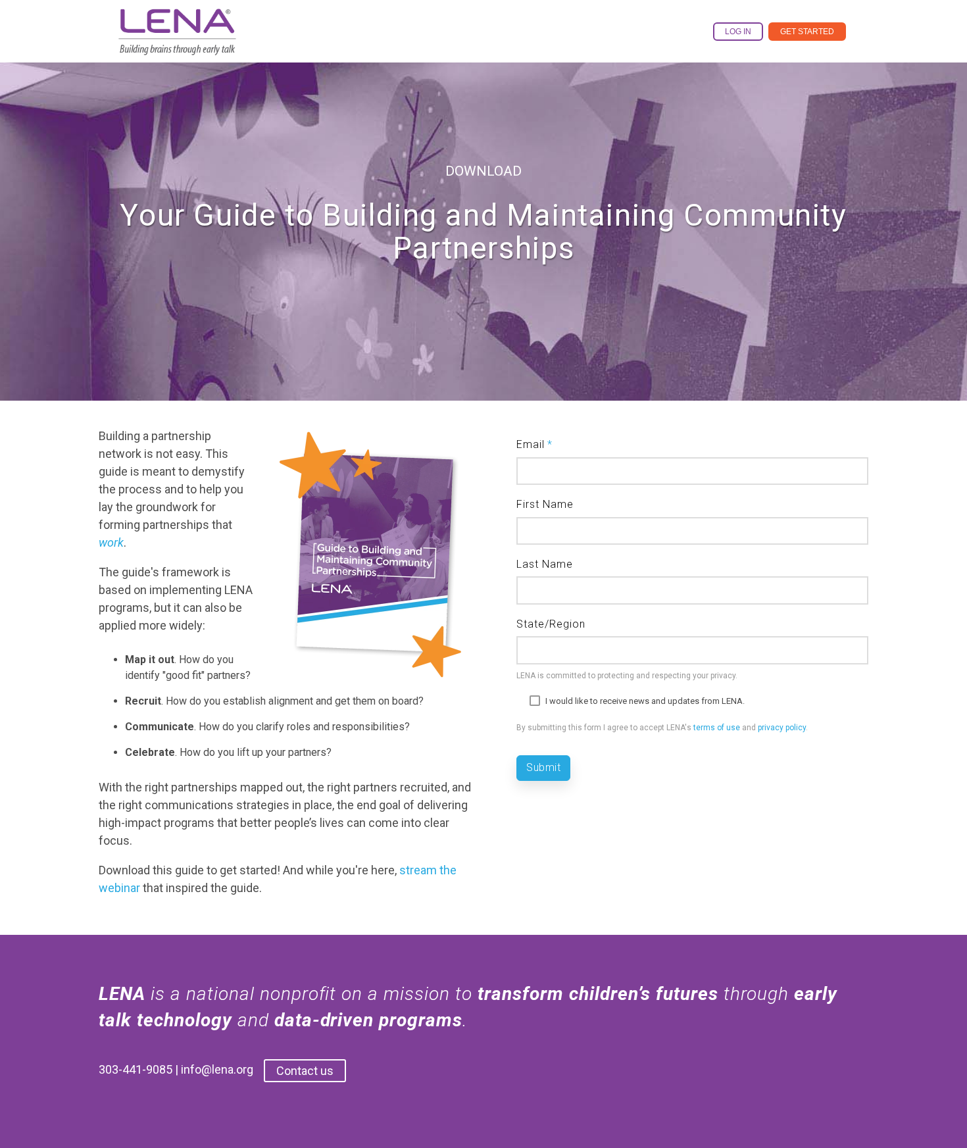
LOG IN (738, 31)
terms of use (716, 727)
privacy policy (782, 727)
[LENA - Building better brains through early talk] (177, 45)
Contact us (305, 1071)
